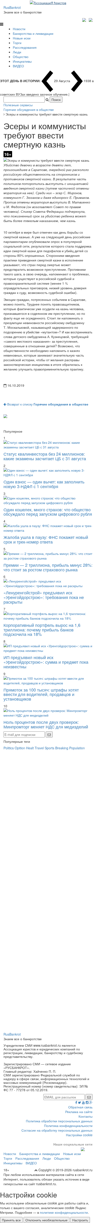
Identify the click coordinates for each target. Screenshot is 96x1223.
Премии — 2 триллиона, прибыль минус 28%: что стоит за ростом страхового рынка (48, 567)
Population (77, 748)
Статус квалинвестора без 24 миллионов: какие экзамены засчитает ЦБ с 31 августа (44, 456)
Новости (19, 28)
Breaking (61, 748)
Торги (17, 42)
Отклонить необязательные (46, 1220)
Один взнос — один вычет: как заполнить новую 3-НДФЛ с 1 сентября (43, 484)
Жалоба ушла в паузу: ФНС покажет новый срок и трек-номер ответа (45, 539)
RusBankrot (12, 7)
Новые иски (22, 38)
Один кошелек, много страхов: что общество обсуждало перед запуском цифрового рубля (47, 511)
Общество (20, 56)
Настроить (80, 1220)
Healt (30, 748)
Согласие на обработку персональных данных (57, 1130)
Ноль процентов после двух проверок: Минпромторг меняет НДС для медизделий (45, 724)
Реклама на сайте (79, 1111)
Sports (49, 748)
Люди (17, 52)
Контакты (86, 1116)
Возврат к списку (47, 404)
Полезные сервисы (18, 105)
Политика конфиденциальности (68, 1125)
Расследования (25, 47)
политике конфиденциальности (64, 1212)
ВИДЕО (18, 66)
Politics (8, 748)
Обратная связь (80, 1107)
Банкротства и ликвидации (33, 33)
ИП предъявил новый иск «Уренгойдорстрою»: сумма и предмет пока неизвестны (45, 661)
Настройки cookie (79, 1135)
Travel (39, 748)
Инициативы (22, 61)
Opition (20, 748)
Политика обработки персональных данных (59, 1121)
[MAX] (84, 19)
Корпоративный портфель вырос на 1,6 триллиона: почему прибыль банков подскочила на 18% (41, 629)
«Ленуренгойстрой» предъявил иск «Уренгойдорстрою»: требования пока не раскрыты (43, 597)
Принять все (11, 1220)
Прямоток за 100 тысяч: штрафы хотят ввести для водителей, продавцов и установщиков (41, 694)
